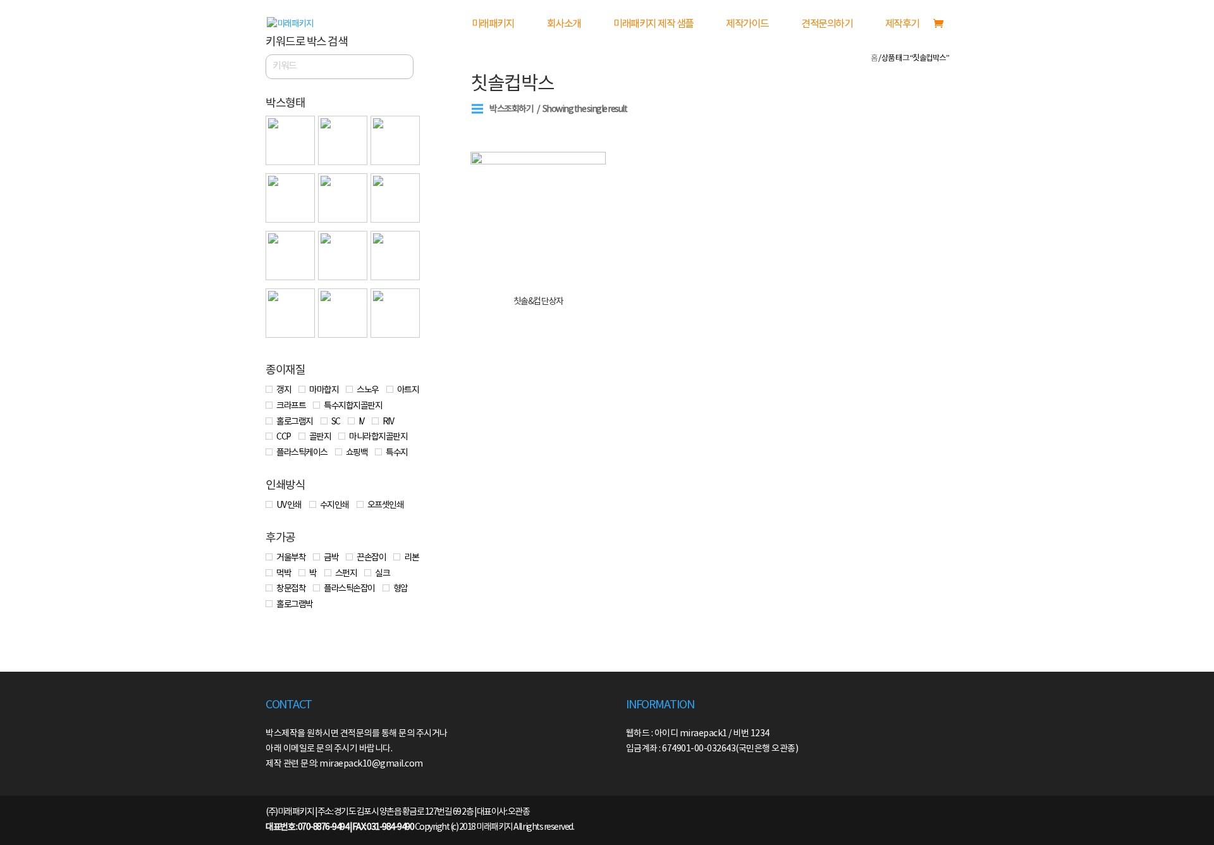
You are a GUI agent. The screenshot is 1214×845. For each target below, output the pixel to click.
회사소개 (564, 24)
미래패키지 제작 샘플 (653, 24)
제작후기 (902, 24)
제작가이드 (747, 24)
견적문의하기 (826, 24)
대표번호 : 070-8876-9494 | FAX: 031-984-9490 (340, 827)
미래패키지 (493, 24)
